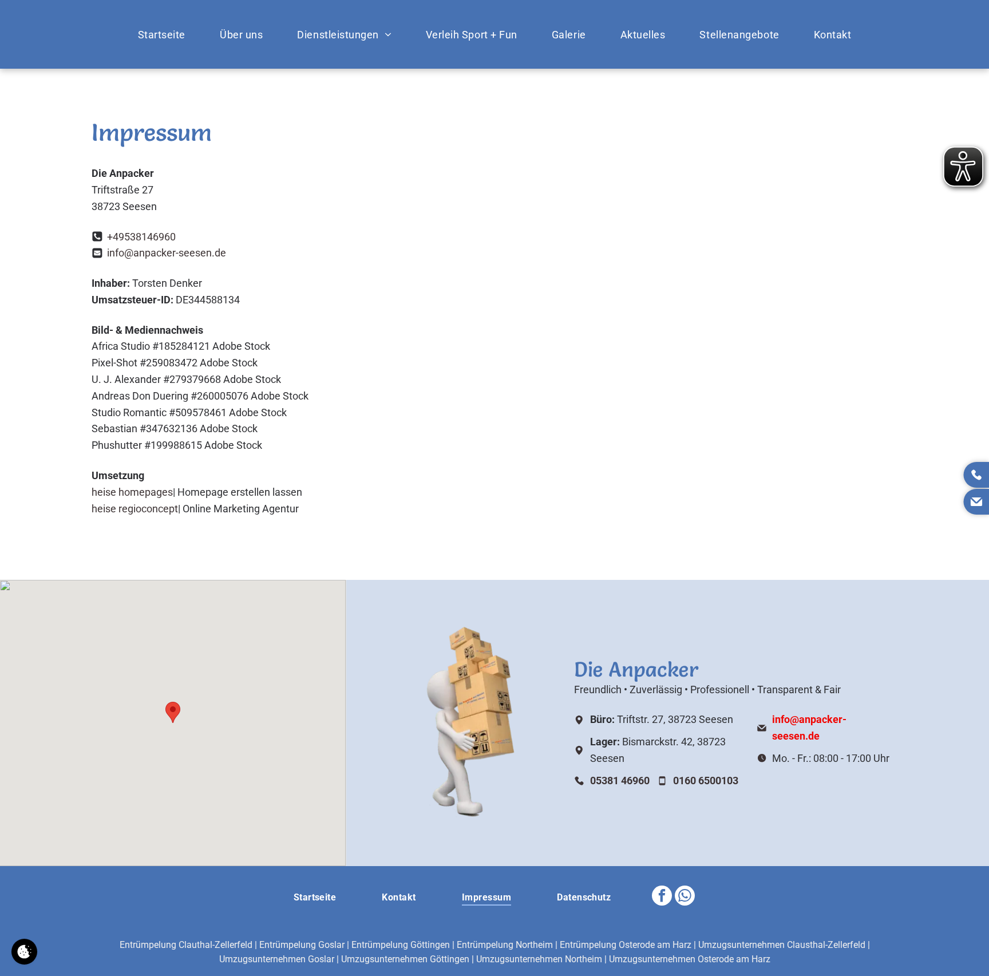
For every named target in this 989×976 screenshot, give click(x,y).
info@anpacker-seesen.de (166, 253)
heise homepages (132, 492)
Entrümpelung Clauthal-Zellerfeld (186, 944)
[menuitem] (162, 34)
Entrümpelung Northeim (505, 944)
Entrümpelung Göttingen (400, 944)
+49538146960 (141, 237)
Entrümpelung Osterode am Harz (625, 944)
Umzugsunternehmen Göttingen (405, 959)
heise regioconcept (135, 509)
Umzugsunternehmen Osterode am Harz (689, 959)
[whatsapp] (685, 897)
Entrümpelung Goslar (302, 944)
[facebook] (662, 897)
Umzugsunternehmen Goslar (276, 959)
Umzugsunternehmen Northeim (539, 959)
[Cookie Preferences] (24, 952)
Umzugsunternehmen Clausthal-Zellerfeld (781, 944)
